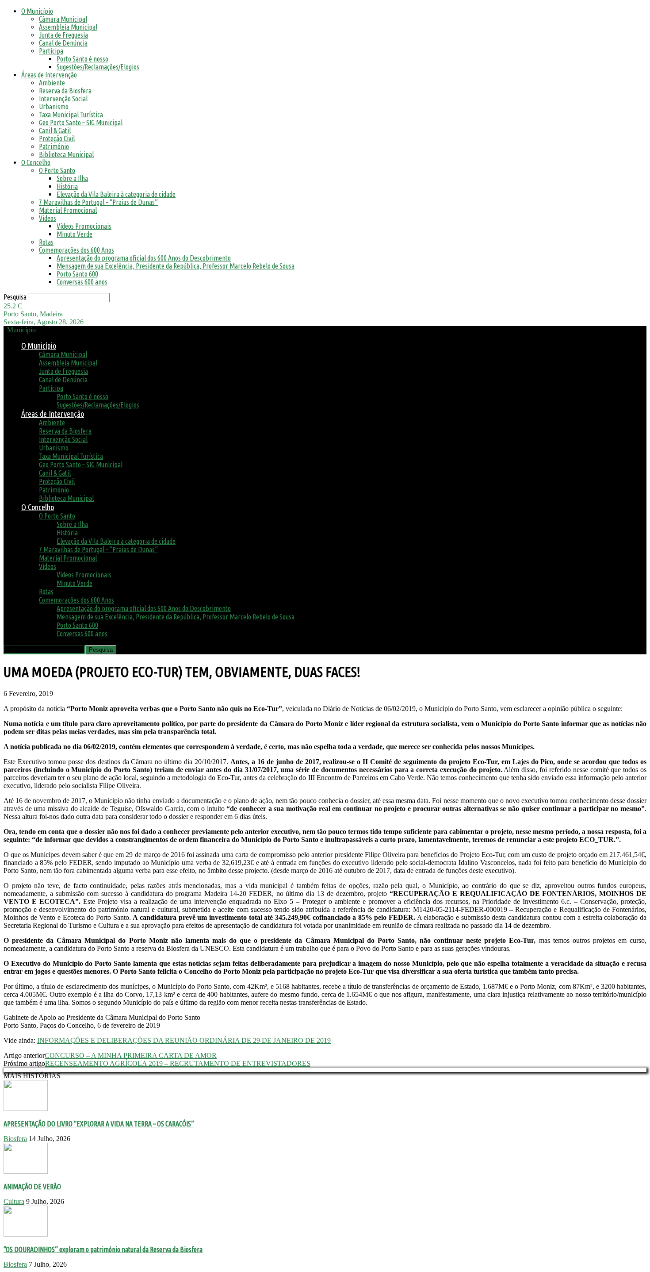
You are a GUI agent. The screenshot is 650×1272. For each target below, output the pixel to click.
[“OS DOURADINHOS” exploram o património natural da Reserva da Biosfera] (26, 1234)
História (67, 186)
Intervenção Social (63, 99)
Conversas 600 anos (82, 282)
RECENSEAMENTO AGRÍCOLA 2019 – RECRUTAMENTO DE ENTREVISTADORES (177, 1063)
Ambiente (52, 83)
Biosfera (15, 1138)
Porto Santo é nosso (82, 59)
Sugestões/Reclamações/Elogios (98, 67)
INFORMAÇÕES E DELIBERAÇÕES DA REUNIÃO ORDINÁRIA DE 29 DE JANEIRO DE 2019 (184, 1040)
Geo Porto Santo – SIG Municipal (80, 123)
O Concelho (35, 162)
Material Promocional (68, 210)
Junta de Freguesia (63, 35)
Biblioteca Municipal (66, 154)
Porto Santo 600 (77, 274)
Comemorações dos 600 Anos (76, 250)
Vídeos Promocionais (84, 226)
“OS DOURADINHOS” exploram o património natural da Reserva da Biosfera (103, 1249)
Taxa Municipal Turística (71, 115)
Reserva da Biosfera (65, 91)
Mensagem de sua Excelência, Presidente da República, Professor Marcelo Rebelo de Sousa (175, 266)
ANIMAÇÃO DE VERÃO (32, 1187)
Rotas (46, 242)
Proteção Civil (57, 138)
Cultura (14, 1201)
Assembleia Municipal (68, 27)
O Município (37, 11)
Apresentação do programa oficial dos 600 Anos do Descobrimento (144, 258)
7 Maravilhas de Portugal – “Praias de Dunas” (98, 202)
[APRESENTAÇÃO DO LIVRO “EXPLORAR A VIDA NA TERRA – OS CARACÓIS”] (26, 1108)
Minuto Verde (74, 234)
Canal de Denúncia (63, 43)
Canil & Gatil (55, 131)
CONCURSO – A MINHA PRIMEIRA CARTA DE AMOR (131, 1055)
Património (54, 146)
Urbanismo (54, 107)
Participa (51, 51)
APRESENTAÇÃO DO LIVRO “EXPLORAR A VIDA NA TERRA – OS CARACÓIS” (99, 1124)
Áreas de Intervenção (49, 75)
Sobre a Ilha (72, 178)
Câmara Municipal (63, 19)
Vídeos (47, 218)
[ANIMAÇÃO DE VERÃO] (26, 1171)
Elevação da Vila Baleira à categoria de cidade (116, 194)
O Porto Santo (57, 170)
